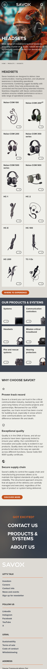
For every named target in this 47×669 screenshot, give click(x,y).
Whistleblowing (9, 652)
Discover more (13, 497)
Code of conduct (10, 649)
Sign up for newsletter (13, 596)
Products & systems (23, 537)
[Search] (42, 4)
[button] (18, 127)
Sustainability (9, 641)
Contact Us (23, 525)
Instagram (7, 615)
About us (23, 547)
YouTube (6, 622)
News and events (10, 592)
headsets (20, 64)
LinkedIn (6, 611)
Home (4, 64)
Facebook (7, 619)
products (11, 64)
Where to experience (16, 292)
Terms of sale (8, 645)
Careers (6, 585)
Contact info (8, 588)
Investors (6, 581)
